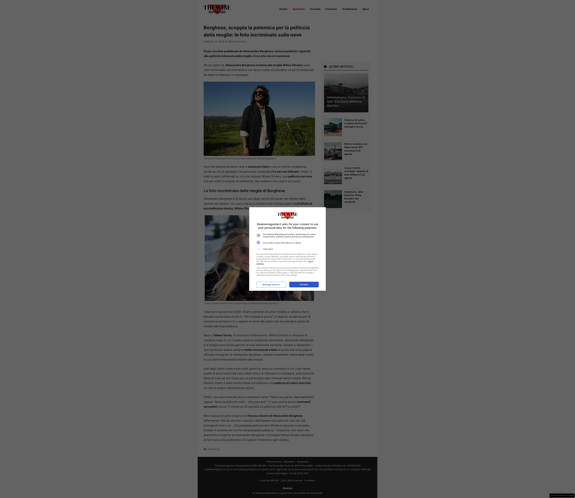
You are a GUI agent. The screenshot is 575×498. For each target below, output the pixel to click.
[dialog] (287, 249)
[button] (287, 249)
